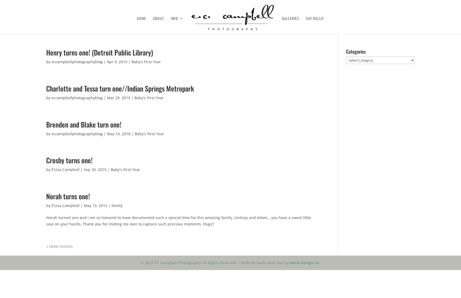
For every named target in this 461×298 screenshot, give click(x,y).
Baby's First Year (146, 61)
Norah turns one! (68, 196)
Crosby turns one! (69, 160)
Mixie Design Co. (305, 262)
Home (141, 19)
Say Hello (315, 19)
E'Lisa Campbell (65, 169)
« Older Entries (59, 246)
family (117, 205)
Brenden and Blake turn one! (83, 124)
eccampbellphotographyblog (77, 61)
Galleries (290, 19)
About (158, 19)
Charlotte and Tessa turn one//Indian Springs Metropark (120, 88)
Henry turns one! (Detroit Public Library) (99, 52)
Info (174, 19)
